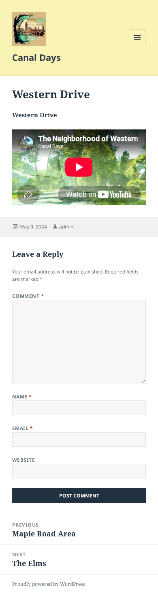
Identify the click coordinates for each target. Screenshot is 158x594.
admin (66, 226)
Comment (28, 296)
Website (23, 459)
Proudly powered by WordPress (48, 584)
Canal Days (36, 57)
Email (22, 428)
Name (22, 396)
